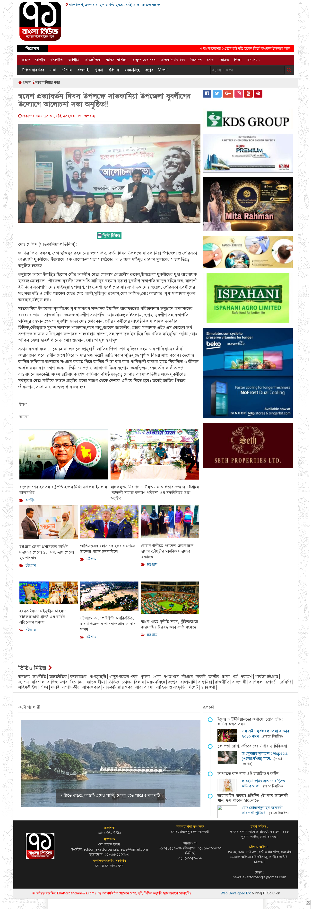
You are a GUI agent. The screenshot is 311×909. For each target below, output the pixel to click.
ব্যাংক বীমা (95, 682)
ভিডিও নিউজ (33, 668)
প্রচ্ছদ (26, 59)
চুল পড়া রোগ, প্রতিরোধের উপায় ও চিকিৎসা (252, 746)
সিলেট (163, 70)
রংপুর (149, 70)
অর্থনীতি (73, 59)
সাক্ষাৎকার (91, 687)
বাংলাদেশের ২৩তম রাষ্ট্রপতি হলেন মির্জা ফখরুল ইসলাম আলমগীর (234, 48)
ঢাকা (52, 70)
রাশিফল (256, 682)
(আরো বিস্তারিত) (273, 736)
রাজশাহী (83, 70)
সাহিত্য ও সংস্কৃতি (170, 687)
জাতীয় (40, 59)
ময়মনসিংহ (132, 70)
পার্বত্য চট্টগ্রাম (266, 676)
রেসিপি (285, 682)
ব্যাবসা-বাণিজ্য (116, 59)
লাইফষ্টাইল (27, 687)
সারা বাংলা (144, 687)
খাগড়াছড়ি (97, 676)
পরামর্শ (246, 676)
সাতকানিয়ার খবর (173, 59)
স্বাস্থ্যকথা (208, 687)
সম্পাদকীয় (71, 687)
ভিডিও (224, 59)
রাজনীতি (56, 59)
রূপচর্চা (271, 682)
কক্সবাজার (78, 676)
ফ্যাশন (23, 682)
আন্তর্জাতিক (93, 59)
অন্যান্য (252, 59)
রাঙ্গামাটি (187, 682)
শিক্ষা (238, 59)
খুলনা (99, 70)
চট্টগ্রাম (66, 70)
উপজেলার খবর (33, 70)
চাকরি (201, 676)
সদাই (55, 687)
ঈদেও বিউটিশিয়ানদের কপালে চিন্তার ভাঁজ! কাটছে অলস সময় (250, 722)
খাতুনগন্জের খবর (123, 676)
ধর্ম (235, 676)
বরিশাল (113, 70)
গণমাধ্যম (171, 676)
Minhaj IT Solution (266, 893)
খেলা (210, 59)
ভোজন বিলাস (132, 682)
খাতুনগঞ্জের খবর (144, 59)
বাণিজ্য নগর (57, 682)
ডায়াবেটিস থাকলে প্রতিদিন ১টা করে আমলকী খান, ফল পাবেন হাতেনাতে (252, 798)
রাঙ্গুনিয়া (205, 682)
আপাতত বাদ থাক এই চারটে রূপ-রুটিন (247, 773)
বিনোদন (196, 59)
